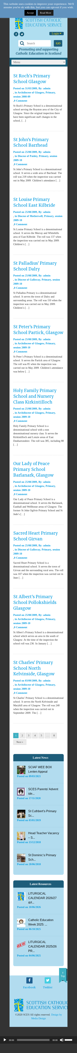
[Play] (5, 1040)
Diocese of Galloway (29, 279)
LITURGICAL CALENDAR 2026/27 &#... (42, 898)
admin (46, 88)
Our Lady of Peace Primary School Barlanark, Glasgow (33, 469)
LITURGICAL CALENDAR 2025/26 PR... (42, 946)
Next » (19, 742)
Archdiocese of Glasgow (31, 92)
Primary (50, 92)
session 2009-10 (21, 347)
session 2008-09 (21, 96)
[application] (38, 1040)
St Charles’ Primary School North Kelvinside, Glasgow (34, 668)
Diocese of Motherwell (30, 216)
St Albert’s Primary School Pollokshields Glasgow (34, 602)
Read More (45, 12)
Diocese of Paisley (27, 156)
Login (56, 33)
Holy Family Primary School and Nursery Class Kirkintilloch (35, 396)
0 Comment (20, 100)
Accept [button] (30, 12)
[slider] (70, 1039)
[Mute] (62, 1040)
